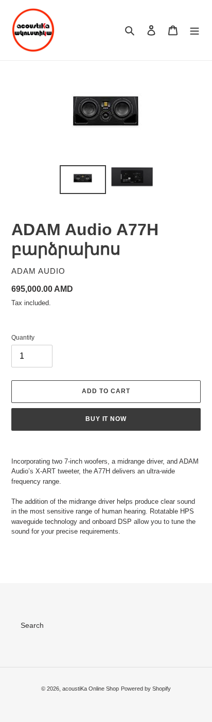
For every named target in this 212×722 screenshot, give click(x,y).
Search (32, 625)
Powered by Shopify (146, 688)
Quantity (22, 337)
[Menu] (194, 30)
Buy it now (106, 418)
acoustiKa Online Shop (90, 688)
